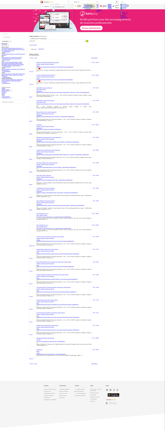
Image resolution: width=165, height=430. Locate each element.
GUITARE (124, 4)
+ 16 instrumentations (6, 77)
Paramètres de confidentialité (50, 399)
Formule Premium (63, 395)
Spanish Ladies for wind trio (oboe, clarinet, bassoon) (47, 249)
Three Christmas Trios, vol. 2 (42, 213)
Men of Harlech (54, 266)
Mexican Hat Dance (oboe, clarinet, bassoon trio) (46, 112)
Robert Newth (48, 67)
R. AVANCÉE (111, 8)
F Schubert (38, 141)
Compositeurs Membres (64, 389)
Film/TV (38, 67)
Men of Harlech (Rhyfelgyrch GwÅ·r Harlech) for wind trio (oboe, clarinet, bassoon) (53, 261)
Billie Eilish (44, 79)
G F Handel (43, 192)
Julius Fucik (38, 167)
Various (40, 216)
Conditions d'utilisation (48, 395)
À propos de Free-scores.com (50, 389)
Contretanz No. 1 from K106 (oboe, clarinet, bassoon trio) (48, 150)
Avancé (38, 65)
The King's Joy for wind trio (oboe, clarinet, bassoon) (47, 325)
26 (31, 57)
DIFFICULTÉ (100, 10)
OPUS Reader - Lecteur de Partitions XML (96, 390)
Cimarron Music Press (59, 216)
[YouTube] (110, 390)
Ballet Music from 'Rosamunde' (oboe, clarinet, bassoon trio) (48, 137)
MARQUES (123, 15)
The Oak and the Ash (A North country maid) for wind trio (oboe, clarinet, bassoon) (53, 287)
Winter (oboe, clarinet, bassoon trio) (43, 175)
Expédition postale (34, 38)
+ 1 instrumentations (6, 51)
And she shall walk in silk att (57, 317)
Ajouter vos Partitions (63, 391)
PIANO (109, 5)
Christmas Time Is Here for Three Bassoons (45, 338)
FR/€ (122, 1)
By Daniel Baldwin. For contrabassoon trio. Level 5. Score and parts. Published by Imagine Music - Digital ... (59, 355)
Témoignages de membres (49, 393)
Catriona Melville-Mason (46, 116)
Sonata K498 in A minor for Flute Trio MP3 (45, 100)
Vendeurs (3, 93)
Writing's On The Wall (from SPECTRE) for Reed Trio (47, 62)
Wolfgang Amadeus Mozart (46, 154)
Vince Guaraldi (42, 341)
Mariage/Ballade (44, 205)
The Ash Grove (54, 241)
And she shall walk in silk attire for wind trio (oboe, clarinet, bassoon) (50, 312)
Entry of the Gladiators (56, 167)
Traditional (38, 116)
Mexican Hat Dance (56, 116)
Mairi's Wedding (66, 205)
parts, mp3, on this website (56, 92)
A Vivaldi (43, 180)
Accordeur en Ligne (94, 392)
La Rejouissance (59, 192)
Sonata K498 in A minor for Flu (69, 92)
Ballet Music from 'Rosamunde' (58, 141)
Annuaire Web (93, 394)
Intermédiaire (39, 91)
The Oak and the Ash (55, 291)
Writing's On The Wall (55, 67)
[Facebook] (107, 390)
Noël (37, 216)
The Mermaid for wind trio (56, 304)
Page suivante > (94, 57)
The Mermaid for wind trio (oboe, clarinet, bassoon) (47, 300)
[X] (114, 390)
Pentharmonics (51, 129)
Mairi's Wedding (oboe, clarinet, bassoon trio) (45, 200)
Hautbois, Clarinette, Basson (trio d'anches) (45, 64)
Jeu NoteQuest (93, 399)
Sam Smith (42, 67)
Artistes (3, 94)
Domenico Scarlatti (40, 92)
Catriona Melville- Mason (51, 192)
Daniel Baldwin (39, 354)
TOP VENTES (111, 4)
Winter (56, 180)
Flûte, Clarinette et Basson (41, 215)
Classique (38, 154)
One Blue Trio (39, 349)
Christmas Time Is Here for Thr (51, 341)
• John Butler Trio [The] (6, 97)
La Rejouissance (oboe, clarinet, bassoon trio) (45, 188)
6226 (36, 57)
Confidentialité (47, 397)
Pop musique (39, 79)
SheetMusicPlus (70, 67)
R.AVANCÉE (123, 16)
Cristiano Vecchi (48, 92)
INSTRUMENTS (111, 6)
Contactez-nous (47, 391)
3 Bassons (38, 339)
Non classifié (5, 44)
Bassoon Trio (41, 48)
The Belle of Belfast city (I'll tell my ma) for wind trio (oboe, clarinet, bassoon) (52, 274)
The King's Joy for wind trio (56, 329)
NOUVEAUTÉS (124, 17)
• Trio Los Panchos (5, 96)
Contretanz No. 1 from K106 (68, 154)
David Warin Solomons (46, 241)
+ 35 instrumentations (6, 66)
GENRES (99, 9)
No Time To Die (56, 79)
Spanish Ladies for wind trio (56, 253)
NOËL (98, 11)
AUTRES (88, 9)
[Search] (87, 41)
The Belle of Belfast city (56, 279)
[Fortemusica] (107, 403)
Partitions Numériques (81, 393)
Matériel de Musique (80, 395)
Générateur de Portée (94, 396)
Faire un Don (62, 397)
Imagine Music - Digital (54, 354)
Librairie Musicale (80, 391)
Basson (37, 351)
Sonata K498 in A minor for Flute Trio (44, 87)
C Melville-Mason (63, 116)
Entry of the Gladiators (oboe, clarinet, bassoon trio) (47, 162)
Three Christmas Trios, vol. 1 (42, 225)
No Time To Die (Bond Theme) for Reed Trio (45, 75)
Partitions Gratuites (80, 389)
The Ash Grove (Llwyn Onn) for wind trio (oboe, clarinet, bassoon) (50, 236)
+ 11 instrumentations (6, 71)
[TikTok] (117, 390)
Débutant (38, 240)
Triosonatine (39, 124)
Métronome (92, 401)
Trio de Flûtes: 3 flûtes (41, 89)
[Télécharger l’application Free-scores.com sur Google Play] (113, 395)
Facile (37, 252)
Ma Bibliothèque (7, 37)
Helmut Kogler (39, 129)
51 (32, 57)
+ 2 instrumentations (6, 59)
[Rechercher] (97, 2)
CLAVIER (124, 5)
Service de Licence (63, 393)
